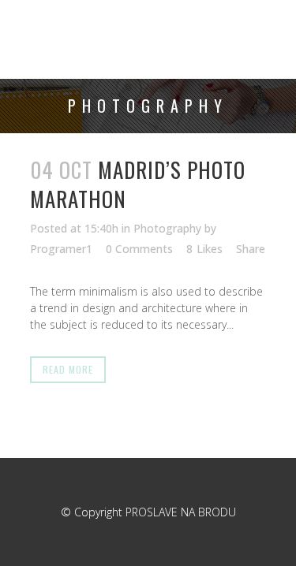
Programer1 (61, 248)
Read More (68, 369)
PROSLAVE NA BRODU (181, 512)
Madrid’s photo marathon (137, 184)
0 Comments (139, 248)
